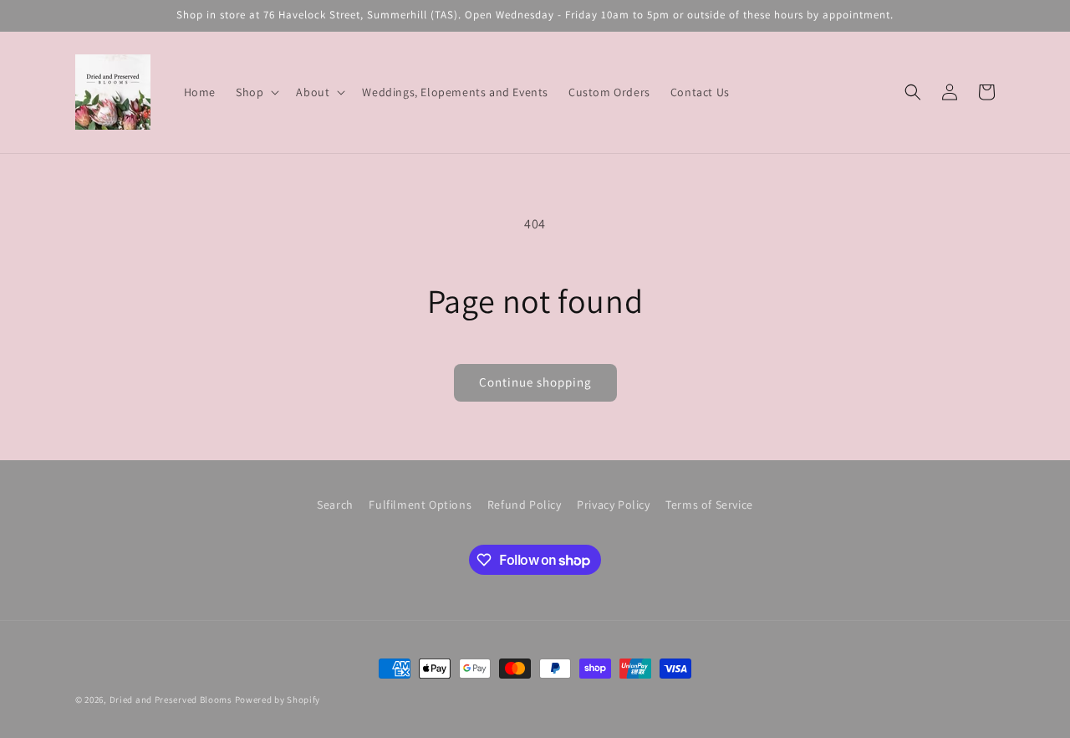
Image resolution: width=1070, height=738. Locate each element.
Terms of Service (709, 504)
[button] (256, 92)
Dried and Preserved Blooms (171, 699)
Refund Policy (524, 504)
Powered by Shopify (278, 699)
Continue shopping (535, 382)
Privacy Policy (613, 504)
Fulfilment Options (420, 504)
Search (335, 504)
